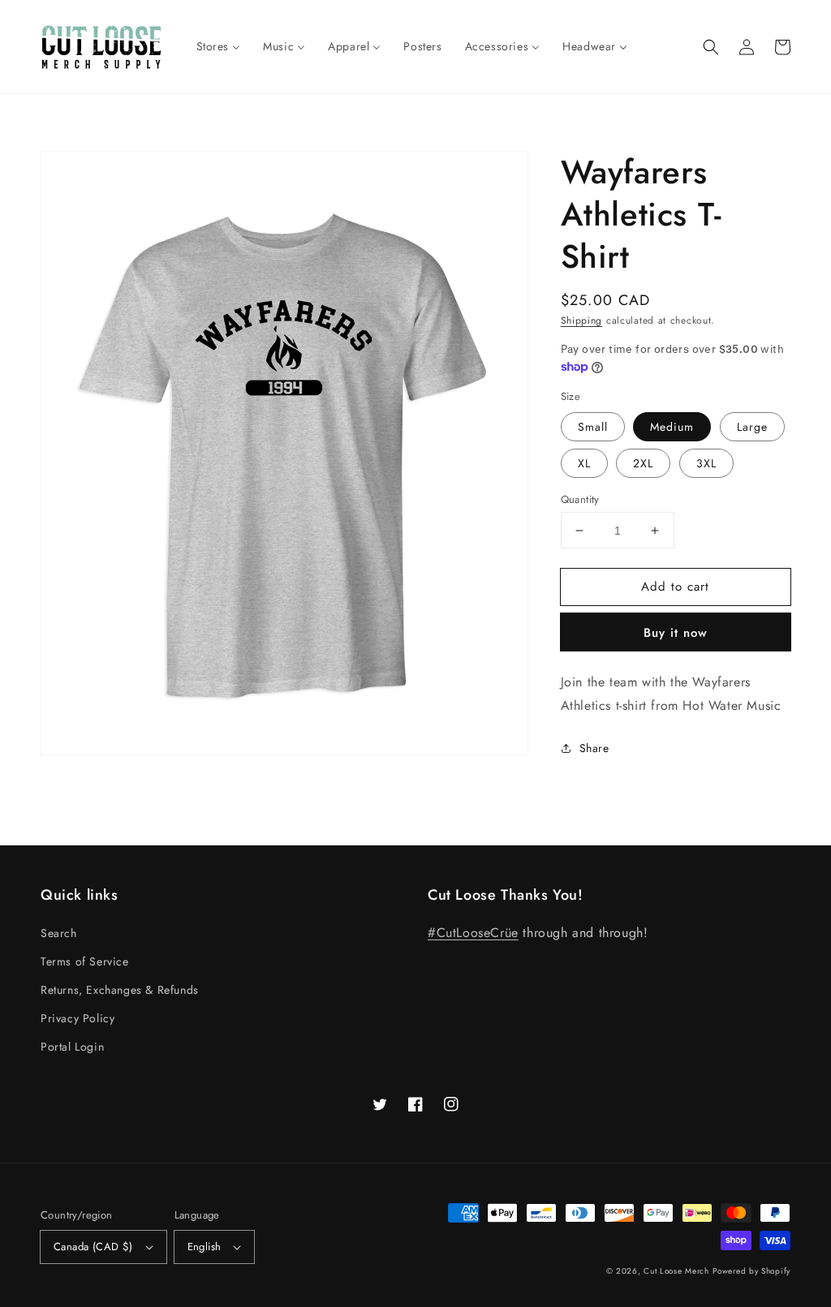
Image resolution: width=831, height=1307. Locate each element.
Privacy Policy (77, 1018)
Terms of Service (85, 961)
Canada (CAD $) (93, 1246)
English (204, 1246)
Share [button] (594, 748)
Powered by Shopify (751, 1271)
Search (59, 933)
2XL (643, 463)
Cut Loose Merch (676, 1271)
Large (752, 427)
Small (593, 427)
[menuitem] (218, 46)
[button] (711, 47)
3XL (706, 463)
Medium (672, 427)
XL (584, 463)
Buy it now (676, 633)
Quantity (580, 499)
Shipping (582, 320)
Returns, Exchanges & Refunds (120, 990)
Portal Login (72, 1046)
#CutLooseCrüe (473, 932)
